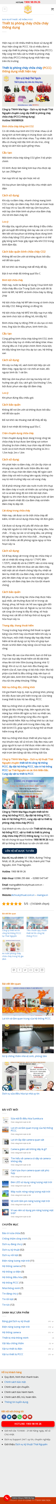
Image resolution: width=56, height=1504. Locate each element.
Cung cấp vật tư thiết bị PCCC (18, 773)
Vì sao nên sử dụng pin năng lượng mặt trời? (32, 1211)
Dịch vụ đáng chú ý (12, 1244)
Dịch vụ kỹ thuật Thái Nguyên (31, 1444)
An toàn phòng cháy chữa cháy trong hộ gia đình (12, 956)
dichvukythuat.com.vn (22, 895)
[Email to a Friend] (30, 970)
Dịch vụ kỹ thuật (10, 19)
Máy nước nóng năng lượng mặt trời (30, 1191)
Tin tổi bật (7, 1299)
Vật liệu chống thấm (13, 1343)
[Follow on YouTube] (30, 1417)
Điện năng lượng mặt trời (16, 1260)
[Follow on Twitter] (9, 1417)
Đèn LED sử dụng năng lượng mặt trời (31, 1182)
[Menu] (4, 9)
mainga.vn (42, 895)
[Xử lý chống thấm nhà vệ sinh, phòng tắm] (28, 1038)
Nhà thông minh (11, 1288)
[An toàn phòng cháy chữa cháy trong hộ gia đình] (13, 946)
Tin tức (6, 1304)
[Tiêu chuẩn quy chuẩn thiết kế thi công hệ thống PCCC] (37, 923)
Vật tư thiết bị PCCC (12, 1354)
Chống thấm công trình (14, 1238)
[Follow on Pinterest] (24, 1417)
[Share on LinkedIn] (42, 970)
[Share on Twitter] (25, 970)
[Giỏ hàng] (52, 9)
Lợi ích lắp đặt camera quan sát (27, 1139)
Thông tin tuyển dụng (16, 1402)
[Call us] (19, 1417)
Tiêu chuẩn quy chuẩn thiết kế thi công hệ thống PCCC (37, 933)
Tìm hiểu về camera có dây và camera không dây (31, 1160)
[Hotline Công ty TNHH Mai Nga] (7, 1498)
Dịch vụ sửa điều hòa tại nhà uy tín (20, 1093)
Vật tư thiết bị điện (12, 1348)
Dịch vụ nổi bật (10, 1255)
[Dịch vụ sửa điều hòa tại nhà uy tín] (28, 1076)
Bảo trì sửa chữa (11, 1233)
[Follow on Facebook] (4, 1417)
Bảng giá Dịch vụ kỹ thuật (16, 1321)
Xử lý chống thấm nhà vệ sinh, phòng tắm (24, 1056)
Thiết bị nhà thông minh (15, 1337)
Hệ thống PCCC (26, 19)
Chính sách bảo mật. (15, 1381)
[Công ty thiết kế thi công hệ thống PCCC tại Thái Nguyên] (13, 923)
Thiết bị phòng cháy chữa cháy (22, 68)
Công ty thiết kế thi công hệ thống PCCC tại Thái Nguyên (11, 933)
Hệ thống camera (11, 1266)
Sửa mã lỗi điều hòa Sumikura (27, 1118)
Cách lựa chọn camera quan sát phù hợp (30, 1172)
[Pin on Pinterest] (36, 970)
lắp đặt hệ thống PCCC (21, 766)
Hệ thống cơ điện (11, 1271)
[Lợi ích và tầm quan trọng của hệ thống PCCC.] (28, 1001)
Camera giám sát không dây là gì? (29, 1149)
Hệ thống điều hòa (12, 1277)
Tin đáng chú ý (10, 1293)
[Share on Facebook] (19, 970)
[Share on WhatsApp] (13, 970)
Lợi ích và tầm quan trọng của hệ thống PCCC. (26, 1018)
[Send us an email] (14, 1417)
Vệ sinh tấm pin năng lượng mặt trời (30, 1201)
